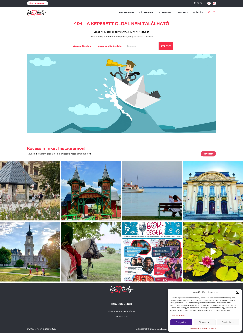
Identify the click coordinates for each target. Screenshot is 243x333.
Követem (208, 154)
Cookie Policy (195, 328)
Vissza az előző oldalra (110, 46)
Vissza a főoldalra (82, 46)
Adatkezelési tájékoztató (121, 311)
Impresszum (121, 316)
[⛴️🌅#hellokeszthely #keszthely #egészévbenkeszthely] (152, 191)
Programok (126, 12)
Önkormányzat (37, 3)
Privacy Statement (210, 328)
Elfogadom (181, 322)
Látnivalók (146, 12)
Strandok (165, 12)
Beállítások (228, 322)
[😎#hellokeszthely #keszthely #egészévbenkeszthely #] (91, 251)
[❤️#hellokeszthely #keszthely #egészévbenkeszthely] (30, 191)
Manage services (178, 315)
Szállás (198, 12)
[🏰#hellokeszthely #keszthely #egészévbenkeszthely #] (91, 191)
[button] (237, 292)
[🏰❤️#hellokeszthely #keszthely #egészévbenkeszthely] (30, 251)
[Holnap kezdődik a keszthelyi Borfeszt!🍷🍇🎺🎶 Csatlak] (152, 251)
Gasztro (182, 12)
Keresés (166, 46)
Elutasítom (204, 322)
